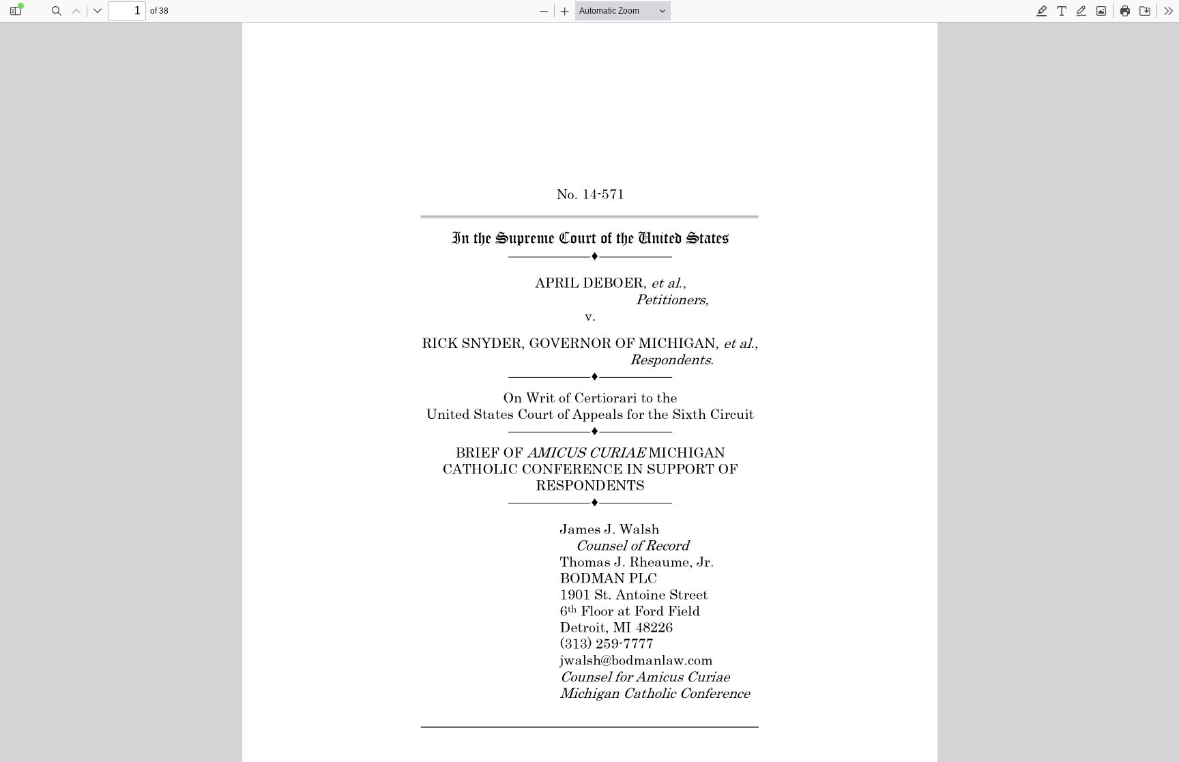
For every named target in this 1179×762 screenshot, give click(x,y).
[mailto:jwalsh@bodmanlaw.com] (634, 659)
